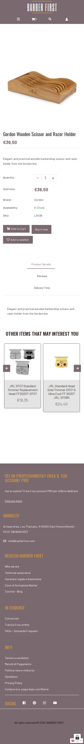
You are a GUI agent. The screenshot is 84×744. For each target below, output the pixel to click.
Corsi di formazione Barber (21, 585)
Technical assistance (18, 572)
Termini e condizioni (17, 658)
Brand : (7, 199)
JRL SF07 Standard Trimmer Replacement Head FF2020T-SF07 (23, 390)
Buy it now (41, 229)
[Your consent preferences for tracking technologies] (77, 737)
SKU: (6, 215)
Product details (41, 264)
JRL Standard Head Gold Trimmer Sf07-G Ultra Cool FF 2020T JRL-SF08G (62, 391)
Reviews (42, 276)
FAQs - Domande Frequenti (21, 631)
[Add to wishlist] (36, 347)
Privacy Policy (13, 683)
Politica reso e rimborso (19, 670)
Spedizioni (11, 676)
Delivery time (42, 287)
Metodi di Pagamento (18, 664)
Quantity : (9, 177)
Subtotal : (9, 189)
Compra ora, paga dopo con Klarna (27, 689)
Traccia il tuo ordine (17, 624)
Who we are (12, 566)
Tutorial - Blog (13, 591)
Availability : (11, 207)
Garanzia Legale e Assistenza (23, 579)
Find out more (13, 501)
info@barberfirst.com (21, 541)
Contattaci (12, 618)
